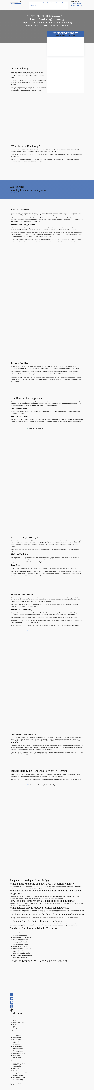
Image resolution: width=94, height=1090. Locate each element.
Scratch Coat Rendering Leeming (22, 948)
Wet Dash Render (17, 1043)
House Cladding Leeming (19, 950)
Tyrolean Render (17, 1050)
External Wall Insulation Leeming (21, 942)
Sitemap (15, 1028)
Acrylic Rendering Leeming (20, 941)
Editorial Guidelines (18, 1075)
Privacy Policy (16, 1068)
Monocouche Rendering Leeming (22, 937)
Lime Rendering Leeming (19, 934)
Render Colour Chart (48, 2)
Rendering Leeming (18, 932)
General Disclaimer (18, 1079)
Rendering (15, 1034)
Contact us (33, 5)
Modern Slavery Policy (19, 1063)
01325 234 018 (77, 5)
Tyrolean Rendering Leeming (20, 946)
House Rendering (17, 1046)
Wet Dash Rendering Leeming (21, 952)
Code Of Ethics (17, 1074)
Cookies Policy (17, 1066)
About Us (15, 1020)
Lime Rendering (17, 1035)
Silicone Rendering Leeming (20, 939)
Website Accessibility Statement (21, 1072)
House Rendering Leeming (20, 935)
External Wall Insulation (19, 1053)
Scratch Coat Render (18, 1048)
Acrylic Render (16, 1055)
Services (38, 2)
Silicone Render (17, 1039)
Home (31, 2)
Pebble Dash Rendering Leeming (21, 953)
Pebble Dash (16, 1041)
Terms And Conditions (19, 1081)
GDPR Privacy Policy (18, 1065)
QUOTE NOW (13, 192)
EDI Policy (15, 1070)
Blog (63, 2)
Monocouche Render (18, 1037)
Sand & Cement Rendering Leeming (22, 955)
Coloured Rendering (18, 1051)
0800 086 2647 (77, 3)
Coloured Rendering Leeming (20, 944)
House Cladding (17, 1044)
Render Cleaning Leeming (20, 957)
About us (58, 2)
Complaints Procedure (19, 1077)
